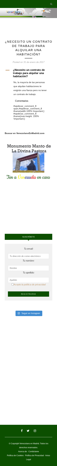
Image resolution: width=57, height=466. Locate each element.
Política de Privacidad (34, 455)
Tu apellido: (28, 272)
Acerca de (22, 451)
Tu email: (28, 248)
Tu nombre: (28, 260)
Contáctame (33, 451)
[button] (28, 73)
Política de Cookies (15, 455)
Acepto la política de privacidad (30, 284)
